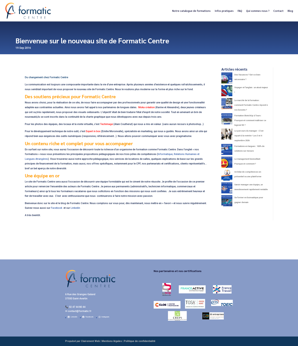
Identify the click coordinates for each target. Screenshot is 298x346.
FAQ (240, 11)
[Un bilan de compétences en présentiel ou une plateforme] (226, 176)
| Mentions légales (111, 341)
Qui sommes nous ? (257, 11)
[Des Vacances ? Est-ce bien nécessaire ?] (226, 78)
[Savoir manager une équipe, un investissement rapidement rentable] (226, 188)
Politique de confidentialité (139, 341)
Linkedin (75, 207)
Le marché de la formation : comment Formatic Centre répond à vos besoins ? (251, 105)
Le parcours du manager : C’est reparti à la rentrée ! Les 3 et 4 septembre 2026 (248, 135)
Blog (290, 11)
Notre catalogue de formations (191, 11)
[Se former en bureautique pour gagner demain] (226, 201)
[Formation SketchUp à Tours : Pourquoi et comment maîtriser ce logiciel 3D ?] (226, 119)
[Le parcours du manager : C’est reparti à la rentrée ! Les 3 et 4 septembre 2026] (226, 135)
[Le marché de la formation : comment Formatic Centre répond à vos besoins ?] (226, 104)
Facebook (57, 207)
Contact (278, 11)
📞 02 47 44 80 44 (75, 306)
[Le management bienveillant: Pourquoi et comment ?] (226, 163)
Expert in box (93, 131)
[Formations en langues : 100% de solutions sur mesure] (226, 150)
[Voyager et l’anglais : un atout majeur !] (226, 91)
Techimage (106, 124)
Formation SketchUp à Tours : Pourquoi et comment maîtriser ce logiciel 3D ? (250, 120)
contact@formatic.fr (79, 311)
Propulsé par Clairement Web (82, 341)
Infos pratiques (224, 11)
